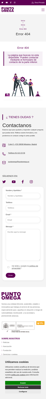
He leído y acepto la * (25, 267)
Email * (8, 214)
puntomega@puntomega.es (18, 162)
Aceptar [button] (23, 383)
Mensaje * (9, 227)
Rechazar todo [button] (23, 387)
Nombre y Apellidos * (14, 190)
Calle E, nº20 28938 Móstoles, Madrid (22, 144)
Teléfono (9, 202)
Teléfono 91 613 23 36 (16, 153)
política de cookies (18, 375)
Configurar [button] (23, 391)
